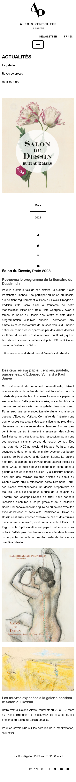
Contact (58, 756)
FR (65, 36)
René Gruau (10, 467)
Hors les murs (10, 81)
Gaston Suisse (50, 456)
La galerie (8, 65)
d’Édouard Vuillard (24, 416)
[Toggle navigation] (38, 44)
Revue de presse (12, 73)
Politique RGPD (43, 756)
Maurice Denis (11, 492)
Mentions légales (22, 756)
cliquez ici (8, 733)
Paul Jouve (24, 456)
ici (47, 720)
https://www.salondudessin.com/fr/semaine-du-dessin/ (36, 353)
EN (71, 36)
